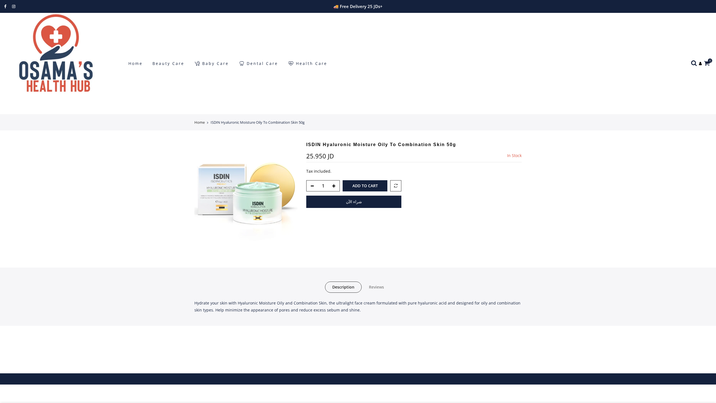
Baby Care (215, 63)
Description (343, 287)
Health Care (311, 63)
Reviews (376, 287)
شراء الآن (354, 201)
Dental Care (262, 63)
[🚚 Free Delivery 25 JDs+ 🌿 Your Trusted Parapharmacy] (358, 6)
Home (135, 63)
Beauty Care (168, 63)
